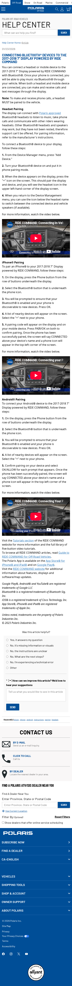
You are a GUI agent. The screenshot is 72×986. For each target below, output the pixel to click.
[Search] (57, 9)
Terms (5, 940)
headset (55, 720)
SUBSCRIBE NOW (13, 842)
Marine (49, 2)
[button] (36, 744)
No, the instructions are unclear (28, 651)
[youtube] (26, 954)
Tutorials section (23, 540)
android (30, 720)
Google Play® (45, 565)
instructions (39, 720)
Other (13, 667)
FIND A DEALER (12, 851)
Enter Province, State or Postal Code (26, 799)
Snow (27, 2)
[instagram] (11, 954)
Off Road (16, 2)
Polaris (5, 2)
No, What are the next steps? (27, 656)
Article (25, 42)
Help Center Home (11, 42)
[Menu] (3, 9)
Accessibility (8, 946)
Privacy (5, 931)
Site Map (6, 926)
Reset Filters (62, 816)
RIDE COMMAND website (29, 569)
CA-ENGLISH (10, 859)
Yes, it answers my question (26, 639)
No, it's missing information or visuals (32, 645)
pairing (48, 720)
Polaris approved (50, 113)
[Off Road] (36, 9)
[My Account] (62, 9)
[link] (36, 876)
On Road (37, 2)
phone (16, 720)
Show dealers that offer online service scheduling (33, 822)
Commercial (62, 2)
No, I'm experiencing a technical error (32, 662)
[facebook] (3, 954)
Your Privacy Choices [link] (12, 936)
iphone (22, 720)
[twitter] (18, 954)
